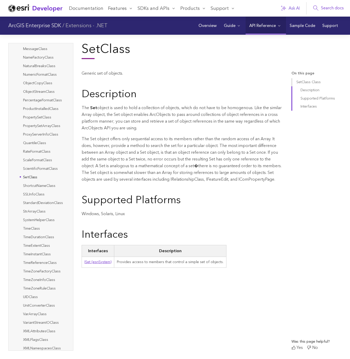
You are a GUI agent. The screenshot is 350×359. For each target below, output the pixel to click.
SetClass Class (308, 82)
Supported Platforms (318, 98)
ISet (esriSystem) (97, 262)
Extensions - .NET (87, 25)
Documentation (86, 8)
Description (310, 90)
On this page (302, 73)
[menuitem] (207, 26)
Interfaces (309, 106)
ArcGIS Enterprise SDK (34, 26)
